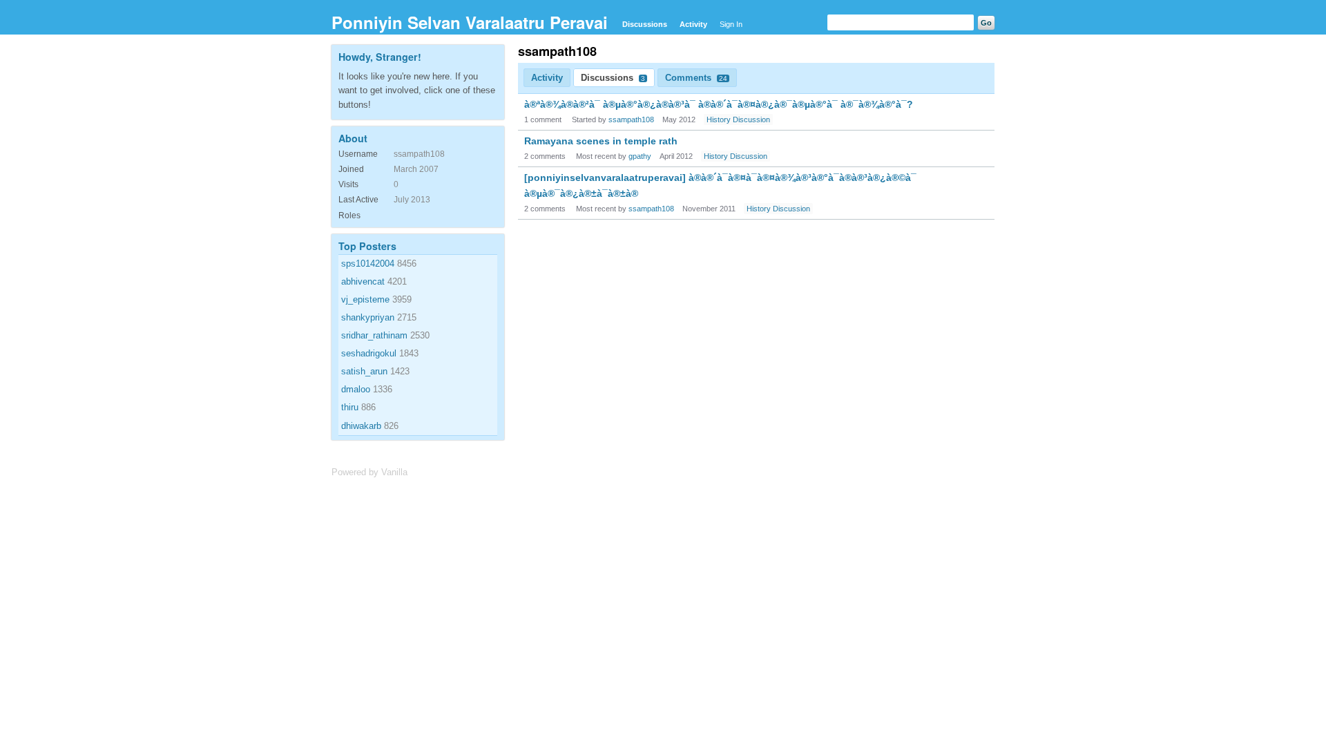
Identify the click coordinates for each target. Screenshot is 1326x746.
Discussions (644, 24)
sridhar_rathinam (374, 335)
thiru (349, 407)
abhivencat (363, 281)
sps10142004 (367, 263)
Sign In (731, 24)
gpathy (639, 156)
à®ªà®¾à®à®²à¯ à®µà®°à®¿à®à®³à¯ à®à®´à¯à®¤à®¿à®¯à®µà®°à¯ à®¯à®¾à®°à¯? (718, 104)
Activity (693, 24)
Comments (696, 78)
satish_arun (364, 371)
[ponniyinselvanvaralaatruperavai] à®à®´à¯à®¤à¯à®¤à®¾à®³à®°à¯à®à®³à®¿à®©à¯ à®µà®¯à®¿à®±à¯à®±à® (720, 185)
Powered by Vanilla (369, 472)
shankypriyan (367, 317)
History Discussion (738, 119)
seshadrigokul (368, 353)
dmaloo (355, 389)
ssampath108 (631, 119)
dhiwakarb (361, 426)
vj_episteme (365, 299)
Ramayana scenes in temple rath (601, 140)
